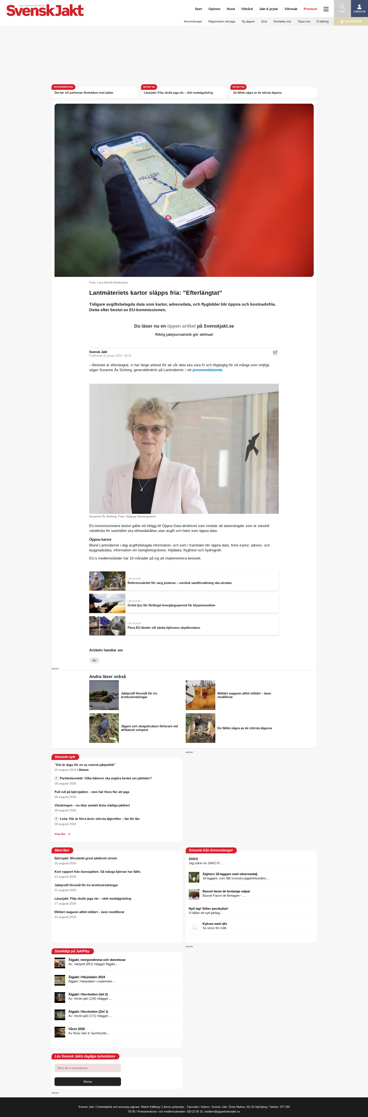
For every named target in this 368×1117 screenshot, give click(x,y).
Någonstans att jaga (221, 21)
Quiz (264, 21)
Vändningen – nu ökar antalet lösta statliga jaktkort (92, 805)
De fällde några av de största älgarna (257, 92)
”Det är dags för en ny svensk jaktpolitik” (85, 765)
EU (94, 660)
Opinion (214, 9)
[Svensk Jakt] (57, 6)
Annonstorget (193, 21)
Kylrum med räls (215, 923)
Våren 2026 (76, 1029)
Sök (342, 11)
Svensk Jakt (98, 352)
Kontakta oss (282, 21)
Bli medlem (354, 21)
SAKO (193, 859)
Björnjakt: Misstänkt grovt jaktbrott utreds (86, 858)
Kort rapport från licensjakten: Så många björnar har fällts (98, 871)
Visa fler (60, 834)
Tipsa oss (304, 21)
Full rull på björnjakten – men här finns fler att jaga (92, 792)
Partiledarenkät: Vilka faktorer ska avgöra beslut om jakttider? (104, 778)
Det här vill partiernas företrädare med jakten (84, 92)
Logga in (359, 11)
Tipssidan (193, 1106)
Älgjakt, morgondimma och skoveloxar (97, 960)
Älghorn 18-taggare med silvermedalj (230, 874)
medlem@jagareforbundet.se (222, 1111)
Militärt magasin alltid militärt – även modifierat (89, 912)
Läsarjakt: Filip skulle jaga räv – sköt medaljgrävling (178, 92)
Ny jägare (248, 21)
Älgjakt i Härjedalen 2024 (86, 977)
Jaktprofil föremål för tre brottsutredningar (86, 885)
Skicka (87, 1081)
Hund (231, 9)
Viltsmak (291, 9)
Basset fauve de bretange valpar (226, 891)
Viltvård (247, 9)
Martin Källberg (150, 1106)
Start (198, 9)
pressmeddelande (207, 370)
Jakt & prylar (268, 9)
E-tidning (323, 21)
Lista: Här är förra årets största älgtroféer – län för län (97, 819)
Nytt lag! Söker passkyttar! (208, 908)
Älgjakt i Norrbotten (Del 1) (88, 1011)
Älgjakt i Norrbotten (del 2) (88, 994)
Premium (310, 9)
